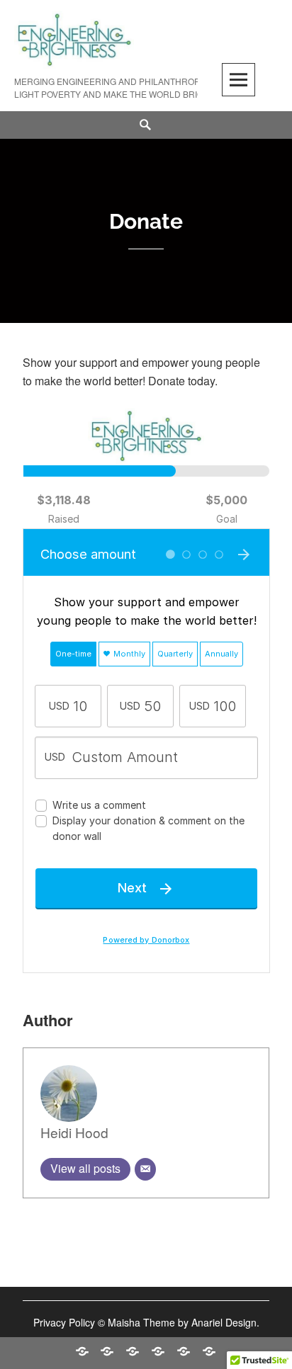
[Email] (145, 1169)
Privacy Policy (64, 1322)
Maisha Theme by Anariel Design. (183, 1322)
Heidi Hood (74, 1132)
